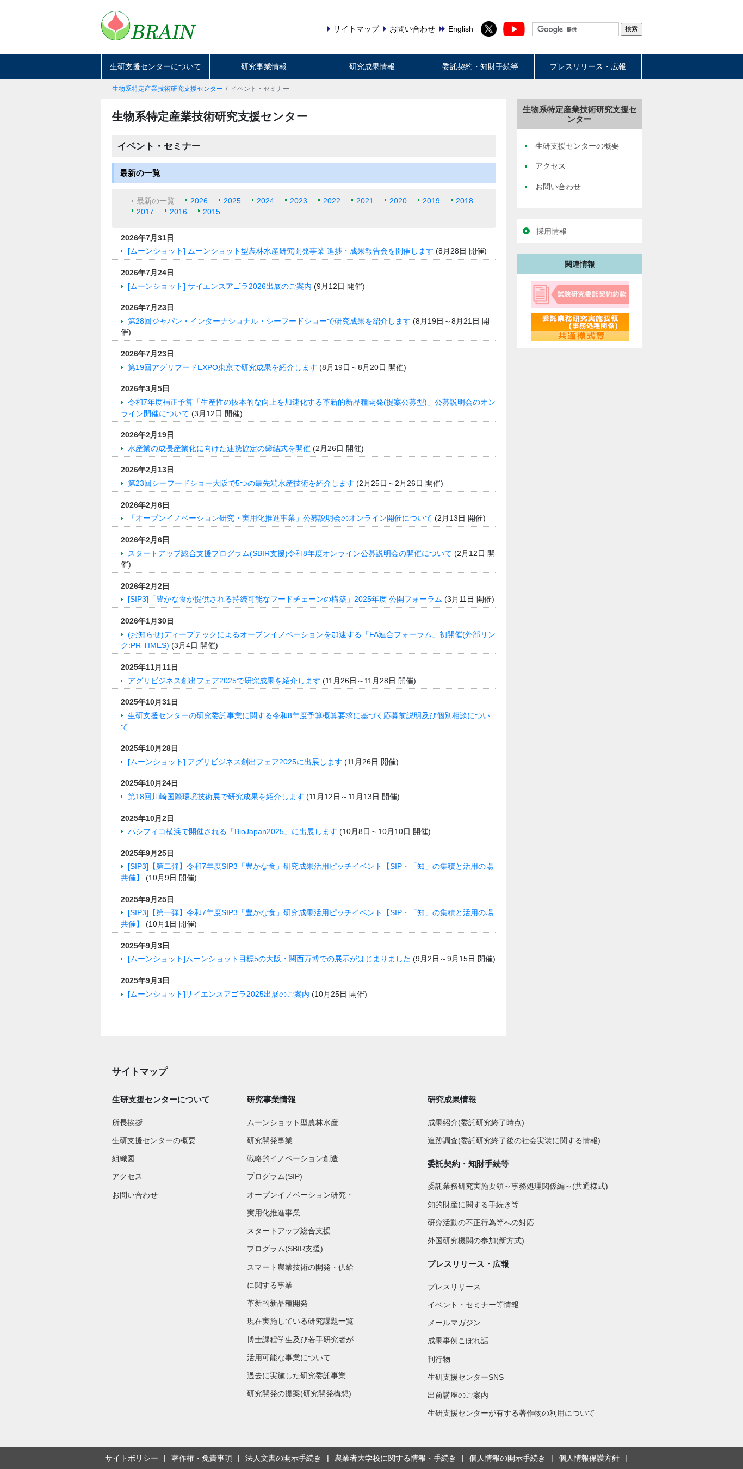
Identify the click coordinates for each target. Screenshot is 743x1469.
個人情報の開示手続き (507, 1458)
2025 (232, 200)
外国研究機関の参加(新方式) (476, 1240)
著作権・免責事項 (201, 1458)
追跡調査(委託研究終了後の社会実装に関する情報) (514, 1140)
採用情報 (551, 231)
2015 (211, 211)
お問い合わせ (135, 1194)
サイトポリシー (131, 1458)
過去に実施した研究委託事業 (296, 1375)
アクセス (127, 1176)
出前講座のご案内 (458, 1395)
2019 (431, 200)
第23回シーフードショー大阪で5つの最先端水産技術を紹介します (242, 483)
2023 (298, 200)
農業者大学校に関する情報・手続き (395, 1458)
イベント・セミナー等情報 (473, 1304)
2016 (178, 211)
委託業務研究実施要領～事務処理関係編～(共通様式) (518, 1186)
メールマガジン (454, 1322)
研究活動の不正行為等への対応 (481, 1222)
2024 (265, 200)
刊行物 (439, 1359)
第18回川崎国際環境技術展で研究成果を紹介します (217, 796)
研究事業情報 (264, 66)
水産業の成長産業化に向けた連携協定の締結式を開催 (220, 448)
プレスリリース (454, 1286)
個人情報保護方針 (589, 1458)
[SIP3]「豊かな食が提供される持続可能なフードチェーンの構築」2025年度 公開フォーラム (286, 599)
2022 (331, 200)
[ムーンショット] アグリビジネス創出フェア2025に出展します (236, 761)
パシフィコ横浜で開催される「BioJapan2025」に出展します (233, 831)
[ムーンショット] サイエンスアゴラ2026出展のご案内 (221, 286)
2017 (145, 211)
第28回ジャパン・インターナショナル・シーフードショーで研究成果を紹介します (270, 321)
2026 (199, 200)
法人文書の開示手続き (283, 1458)
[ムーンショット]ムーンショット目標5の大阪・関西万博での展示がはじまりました (270, 958)
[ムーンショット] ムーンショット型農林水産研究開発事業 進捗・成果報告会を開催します (282, 250)
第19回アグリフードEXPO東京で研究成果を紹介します (223, 367)
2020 (398, 200)
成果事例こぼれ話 (458, 1340)
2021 (365, 200)
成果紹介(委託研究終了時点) (476, 1122)
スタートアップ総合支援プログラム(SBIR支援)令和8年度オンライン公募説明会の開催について (291, 553)
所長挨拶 (127, 1122)
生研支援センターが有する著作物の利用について (511, 1413)
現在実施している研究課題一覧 (300, 1321)
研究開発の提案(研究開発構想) (299, 1393)
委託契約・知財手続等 (480, 66)
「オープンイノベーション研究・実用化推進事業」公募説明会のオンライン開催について (281, 518)
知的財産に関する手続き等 (473, 1204)
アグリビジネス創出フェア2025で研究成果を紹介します (225, 680)
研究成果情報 (372, 66)
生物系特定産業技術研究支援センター (167, 88)
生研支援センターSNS (466, 1377)
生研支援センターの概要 (154, 1140)
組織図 (123, 1158)
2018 (464, 200)
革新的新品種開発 (277, 1303)
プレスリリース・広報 (588, 66)
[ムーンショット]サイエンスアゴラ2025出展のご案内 (220, 994)
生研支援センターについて (155, 66)
